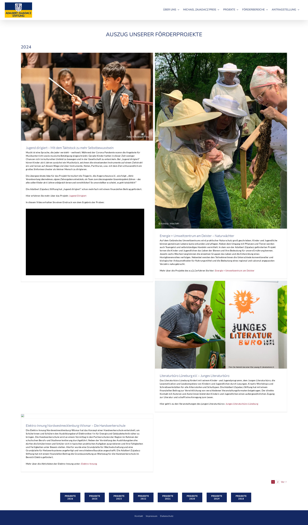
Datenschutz (166, 516)
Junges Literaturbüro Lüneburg (242, 403)
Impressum (152, 516)
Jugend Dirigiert (77, 195)
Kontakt (139, 516)
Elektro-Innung (89, 463)
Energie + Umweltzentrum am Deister (235, 270)
